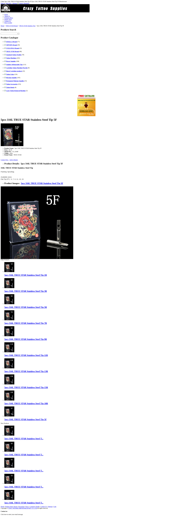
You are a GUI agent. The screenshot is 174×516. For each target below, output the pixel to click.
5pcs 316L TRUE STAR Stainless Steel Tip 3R (25, 291)
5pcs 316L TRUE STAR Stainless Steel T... (23, 438)
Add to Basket (13, 160)
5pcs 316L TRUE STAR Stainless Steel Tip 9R (25, 339)
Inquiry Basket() (24, 3)
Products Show (8, 18)
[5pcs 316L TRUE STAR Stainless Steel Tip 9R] (9, 499)
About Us (7, 16)
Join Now (8, 3)
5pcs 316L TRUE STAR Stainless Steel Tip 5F (42, 183)
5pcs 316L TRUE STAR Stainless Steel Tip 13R (26, 371)
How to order (8, 23)
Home (6, 14)
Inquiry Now (8, 19)
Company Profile (35, 506)
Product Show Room (11, 506)
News (27, 506)
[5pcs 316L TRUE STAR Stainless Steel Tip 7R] (9, 483)
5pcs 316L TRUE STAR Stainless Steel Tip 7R (25, 323)
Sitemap (14, 3)
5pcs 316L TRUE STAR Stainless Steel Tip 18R (26, 403)
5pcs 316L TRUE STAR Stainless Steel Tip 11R (26, 355)
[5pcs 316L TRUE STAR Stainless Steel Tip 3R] (9, 451)
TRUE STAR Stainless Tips (27, 26)
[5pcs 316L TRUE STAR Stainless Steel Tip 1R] (9, 435)
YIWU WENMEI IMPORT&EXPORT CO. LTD (22, 508)
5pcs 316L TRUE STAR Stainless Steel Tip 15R (26, 387)
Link (55, 506)
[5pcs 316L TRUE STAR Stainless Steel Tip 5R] (9, 467)
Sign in (3, 3)
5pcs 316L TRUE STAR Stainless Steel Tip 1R (25, 275)
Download (21, 506)
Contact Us (7, 21)
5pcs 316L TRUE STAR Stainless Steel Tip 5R (25, 307)
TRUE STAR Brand (12, 26)
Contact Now (5, 160)
